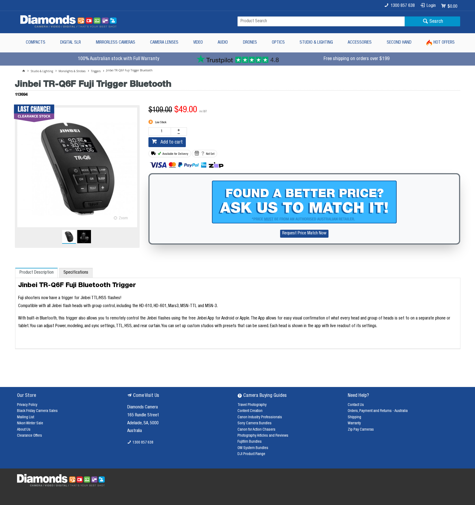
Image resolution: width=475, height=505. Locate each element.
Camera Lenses (164, 43)
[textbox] (321, 21)
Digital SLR (70, 43)
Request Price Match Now (304, 233)
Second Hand (399, 43)
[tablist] (238, 308)
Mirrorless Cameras (115, 43)
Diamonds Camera (142, 407)
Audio (223, 43)
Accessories (360, 43)
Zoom (123, 218)
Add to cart (171, 142)
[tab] (36, 273)
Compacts (35, 43)
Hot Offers (444, 43)
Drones (250, 43)
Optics (278, 43)
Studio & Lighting (316, 43)
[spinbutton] (161, 131)
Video (198, 43)
